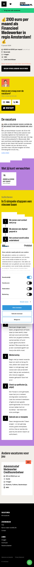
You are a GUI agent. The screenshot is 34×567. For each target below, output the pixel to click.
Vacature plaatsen (6, 545)
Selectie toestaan (17, 313)
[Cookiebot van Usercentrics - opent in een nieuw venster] (24, 246)
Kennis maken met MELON (8, 528)
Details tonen (24, 302)
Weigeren (17, 319)
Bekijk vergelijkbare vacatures (16, 68)
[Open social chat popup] (29, 562)
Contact (3, 530)
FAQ (2, 525)
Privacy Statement (19, 557)
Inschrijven (4, 543)
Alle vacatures (5, 515)
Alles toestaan (16, 307)
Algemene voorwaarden (7, 557)
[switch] (29, 283)
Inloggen (3, 540)
